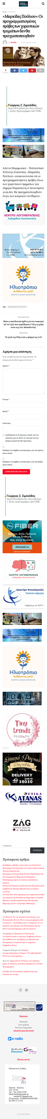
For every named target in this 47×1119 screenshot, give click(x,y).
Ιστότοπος (7, 423)
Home (5, 12)
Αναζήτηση (7, 846)
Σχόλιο (6, 366)
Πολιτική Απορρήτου (23, 1028)
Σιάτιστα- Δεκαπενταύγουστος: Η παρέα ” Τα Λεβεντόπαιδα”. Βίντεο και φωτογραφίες (22, 953)
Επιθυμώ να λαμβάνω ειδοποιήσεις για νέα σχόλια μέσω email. (23, 452)
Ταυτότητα (23, 1022)
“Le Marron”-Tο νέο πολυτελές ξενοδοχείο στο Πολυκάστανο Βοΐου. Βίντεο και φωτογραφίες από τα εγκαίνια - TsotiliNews (23, 920)
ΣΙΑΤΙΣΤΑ (12, 12)
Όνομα (6, 399)
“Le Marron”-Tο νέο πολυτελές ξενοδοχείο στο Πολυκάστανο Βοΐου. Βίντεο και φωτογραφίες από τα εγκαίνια (23, 926)
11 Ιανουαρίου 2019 (28, 42)
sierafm (13, 42)
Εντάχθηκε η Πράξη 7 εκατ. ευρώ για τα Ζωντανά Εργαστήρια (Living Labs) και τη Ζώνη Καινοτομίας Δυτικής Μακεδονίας (23, 868)
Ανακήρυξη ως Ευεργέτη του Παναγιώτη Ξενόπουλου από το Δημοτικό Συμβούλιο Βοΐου (21, 942)
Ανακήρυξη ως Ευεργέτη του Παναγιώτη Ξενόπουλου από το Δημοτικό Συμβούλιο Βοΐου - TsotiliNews (22, 937)
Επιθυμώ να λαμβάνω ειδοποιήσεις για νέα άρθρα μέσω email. (23, 463)
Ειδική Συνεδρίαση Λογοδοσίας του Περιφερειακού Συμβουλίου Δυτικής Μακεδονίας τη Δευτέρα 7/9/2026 (23, 889)
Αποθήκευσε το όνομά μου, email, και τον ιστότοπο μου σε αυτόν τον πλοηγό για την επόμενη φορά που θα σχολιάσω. (22, 438)
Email (6, 411)
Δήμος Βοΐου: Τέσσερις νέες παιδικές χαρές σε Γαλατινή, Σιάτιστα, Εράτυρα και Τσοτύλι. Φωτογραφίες (23, 964)
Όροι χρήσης (23, 1025)
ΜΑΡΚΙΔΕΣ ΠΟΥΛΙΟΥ (17, 307)
